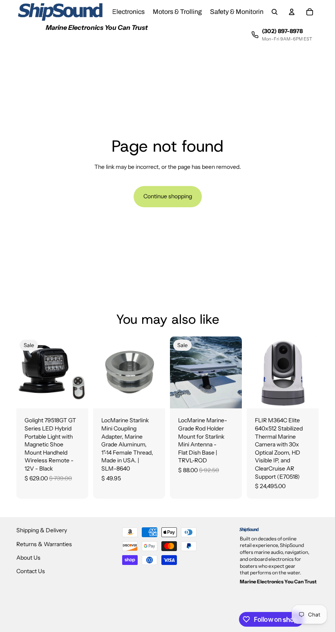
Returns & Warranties (44, 543)
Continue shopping (167, 196)
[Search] (275, 12)
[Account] (292, 12)
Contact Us (30, 571)
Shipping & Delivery (41, 530)
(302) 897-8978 (282, 31)
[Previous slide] (179, 372)
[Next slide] (233, 372)
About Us (28, 557)
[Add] (75, 396)
